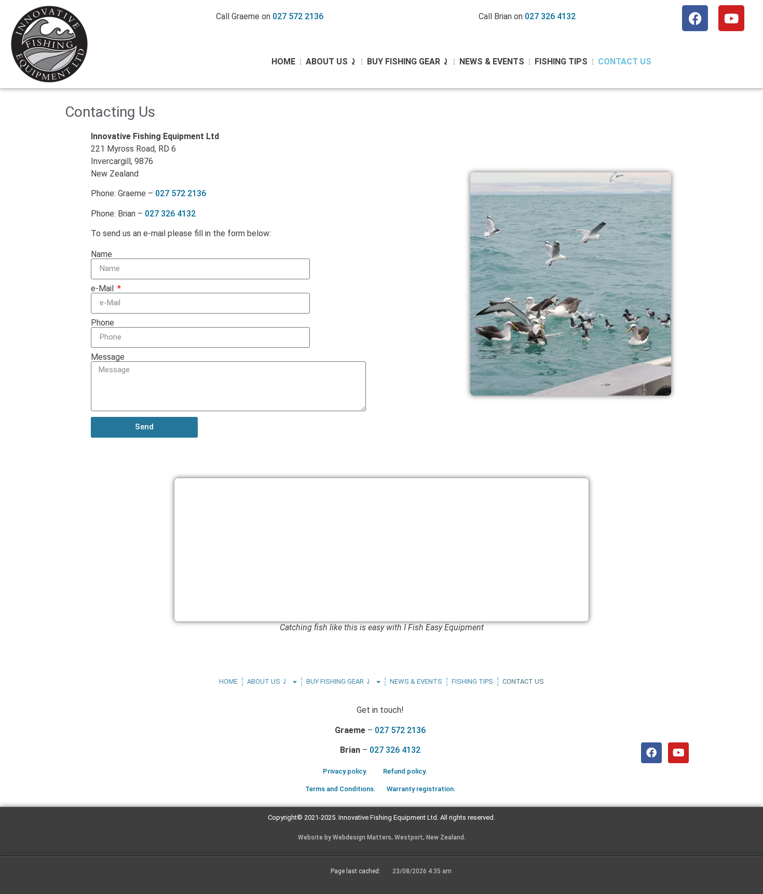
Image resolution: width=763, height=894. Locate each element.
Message (108, 357)
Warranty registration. (421, 789)
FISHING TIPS (561, 61)
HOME (283, 61)
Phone (102, 323)
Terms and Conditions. (340, 789)
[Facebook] (695, 18)
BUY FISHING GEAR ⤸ (408, 61)
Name (101, 254)
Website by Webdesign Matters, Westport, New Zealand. (382, 837)
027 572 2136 (297, 16)
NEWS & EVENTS (491, 61)
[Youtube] (731, 18)
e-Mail (103, 289)
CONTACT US (624, 61)
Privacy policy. (345, 771)
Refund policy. (405, 771)
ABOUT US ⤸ (331, 61)
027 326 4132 (550, 16)
